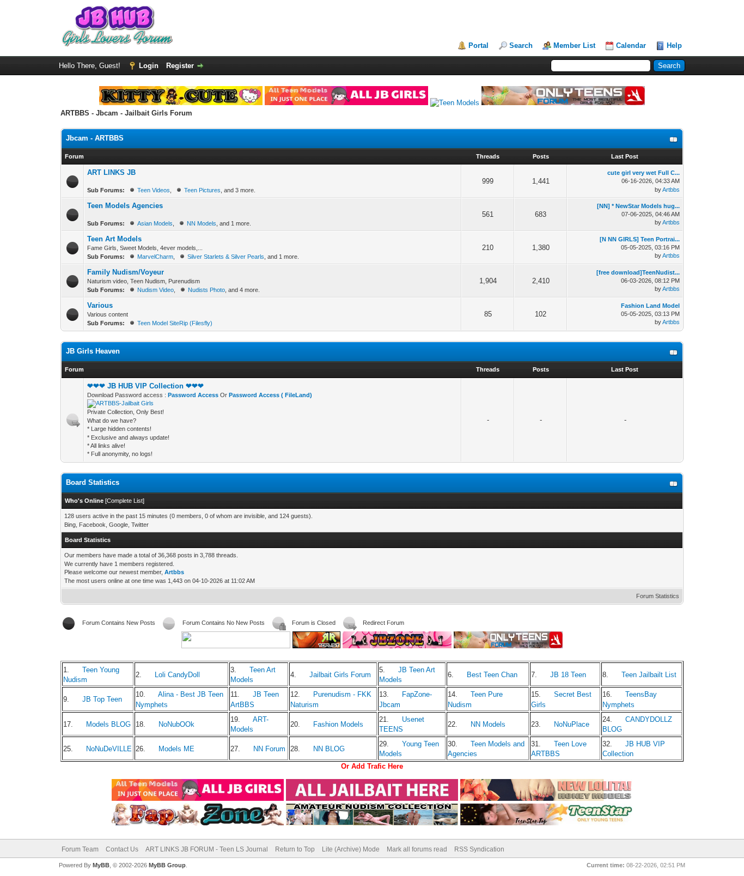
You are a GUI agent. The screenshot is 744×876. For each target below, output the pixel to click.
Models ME (176, 749)
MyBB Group (167, 865)
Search (521, 45)
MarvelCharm (155, 256)
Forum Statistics (657, 596)
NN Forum (269, 749)
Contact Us (122, 849)
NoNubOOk (176, 724)
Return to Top (295, 849)
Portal (478, 45)
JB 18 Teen (568, 675)
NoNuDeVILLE (109, 749)
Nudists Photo (206, 290)
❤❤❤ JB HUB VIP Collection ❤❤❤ (145, 386)
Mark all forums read (417, 849)
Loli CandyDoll (177, 675)
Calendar (631, 45)
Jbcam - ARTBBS (95, 138)
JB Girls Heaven (93, 351)
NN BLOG (329, 749)
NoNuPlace (571, 724)
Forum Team (80, 849)
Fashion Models (338, 724)
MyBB (101, 865)
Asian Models (155, 223)
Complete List (125, 500)
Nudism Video (155, 290)
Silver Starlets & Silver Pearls (225, 256)
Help (674, 45)
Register (180, 66)
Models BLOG (108, 724)
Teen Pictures (202, 190)
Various (100, 305)
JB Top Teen (102, 699)
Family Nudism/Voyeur (125, 272)
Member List (574, 45)
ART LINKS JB (111, 172)
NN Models (201, 223)
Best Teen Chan (492, 675)
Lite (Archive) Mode (351, 849)
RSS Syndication (479, 849)
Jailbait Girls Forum (340, 675)
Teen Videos (153, 190)
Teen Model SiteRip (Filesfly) (174, 323)
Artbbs (671, 189)
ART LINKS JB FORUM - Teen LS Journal (206, 849)
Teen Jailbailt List (648, 675)
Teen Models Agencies (125, 206)
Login (148, 66)
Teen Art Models (114, 239)
